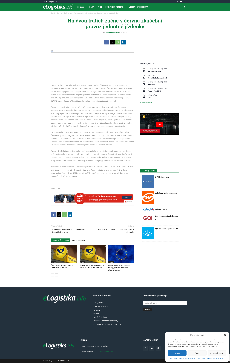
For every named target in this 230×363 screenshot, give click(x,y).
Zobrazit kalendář (146, 102)
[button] (225, 335)
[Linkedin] (181, 1)
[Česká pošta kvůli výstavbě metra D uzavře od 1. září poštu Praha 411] (93, 254)
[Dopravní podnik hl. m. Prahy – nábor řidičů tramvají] (92, 198)
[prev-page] (52, 274)
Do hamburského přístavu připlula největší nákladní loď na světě (68, 230)
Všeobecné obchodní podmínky (105, 321)
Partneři (96, 313)
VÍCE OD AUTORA (78, 240)
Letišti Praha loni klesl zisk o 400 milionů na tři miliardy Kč (115, 230)
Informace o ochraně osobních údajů (182, 358)
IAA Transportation (154, 71)
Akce (100, 7)
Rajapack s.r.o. (161, 209)
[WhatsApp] (117, 42)
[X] (185, 1)
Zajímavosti (68, 13)
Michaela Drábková (112, 32)
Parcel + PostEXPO (154, 91)
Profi (91, 7)
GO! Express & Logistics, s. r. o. (166, 218)
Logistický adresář (114, 7)
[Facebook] (177, 1)
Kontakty (96, 310)
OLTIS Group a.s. (162, 177)
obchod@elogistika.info (103, 351)
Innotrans (151, 84)
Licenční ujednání (100, 317)
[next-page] (56, 274)
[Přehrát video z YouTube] (159, 124)
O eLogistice (98, 303)
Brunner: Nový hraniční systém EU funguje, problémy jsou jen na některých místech (119, 267)
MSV (149, 98)
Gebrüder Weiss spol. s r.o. (166, 193)
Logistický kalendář (138, 7)
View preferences (217, 353)
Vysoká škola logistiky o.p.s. (166, 228)
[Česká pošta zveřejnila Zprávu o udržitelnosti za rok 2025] (64, 254)
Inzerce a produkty (100, 306)
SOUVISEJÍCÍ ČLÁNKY (60, 240)
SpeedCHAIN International (157, 78)
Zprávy (81, 7)
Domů (53, 13)
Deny (197, 353)
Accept (177, 353)
